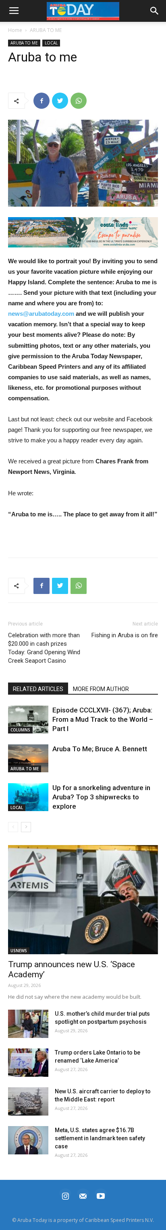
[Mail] (83, 1195)
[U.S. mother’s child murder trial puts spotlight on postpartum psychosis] (28, 1024)
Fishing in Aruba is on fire (124, 635)
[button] (83, 232)
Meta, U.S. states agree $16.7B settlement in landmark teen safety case (100, 1138)
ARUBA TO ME (46, 30)
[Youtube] (101, 1195)
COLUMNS (20, 730)
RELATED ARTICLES (38, 689)
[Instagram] (65, 1195)
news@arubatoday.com (41, 313)
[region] (83, 232)
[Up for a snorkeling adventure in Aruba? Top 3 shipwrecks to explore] (28, 797)
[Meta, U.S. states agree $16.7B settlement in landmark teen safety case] (28, 1140)
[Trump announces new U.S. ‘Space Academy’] (83, 899)
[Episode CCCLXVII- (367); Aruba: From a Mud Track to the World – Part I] (28, 719)
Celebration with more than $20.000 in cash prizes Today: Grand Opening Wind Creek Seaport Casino (44, 648)
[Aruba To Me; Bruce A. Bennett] (28, 758)
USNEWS (18, 950)
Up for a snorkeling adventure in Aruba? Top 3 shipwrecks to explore (101, 797)
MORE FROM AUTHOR (101, 689)
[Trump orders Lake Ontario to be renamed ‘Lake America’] (28, 1062)
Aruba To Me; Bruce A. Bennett (99, 749)
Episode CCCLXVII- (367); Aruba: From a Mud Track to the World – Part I (102, 719)
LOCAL (51, 43)
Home (15, 30)
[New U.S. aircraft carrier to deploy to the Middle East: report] (28, 1101)
